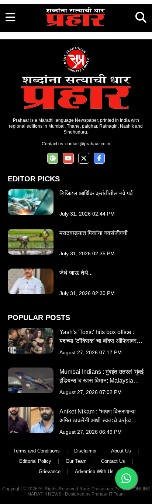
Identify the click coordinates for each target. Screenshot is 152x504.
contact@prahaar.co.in (87, 143)
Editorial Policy (35, 461)
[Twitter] (83, 158)
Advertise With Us (94, 471)
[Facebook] (99, 158)
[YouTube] (68, 158)
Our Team (76, 461)
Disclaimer (85, 451)
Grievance (50, 471)
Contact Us (113, 461)
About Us (121, 451)
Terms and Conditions (36, 451)
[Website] (52, 158)
